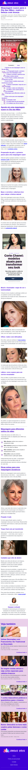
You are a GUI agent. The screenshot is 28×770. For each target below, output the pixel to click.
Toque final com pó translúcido (15, 101)
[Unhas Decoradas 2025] (10, 2)
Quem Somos (14, 764)
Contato (14, 762)
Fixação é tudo (11, 99)
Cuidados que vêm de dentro (14, 103)
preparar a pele (5, 159)
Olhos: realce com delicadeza (15, 88)
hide (18, 65)
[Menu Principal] (25, 2)
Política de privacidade (14, 759)
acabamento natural (11, 228)
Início (14, 756)
